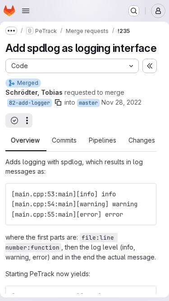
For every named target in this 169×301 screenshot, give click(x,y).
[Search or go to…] (133, 10)
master (88, 103)
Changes (141, 140)
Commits (64, 140)
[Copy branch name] (58, 102)
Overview (25, 140)
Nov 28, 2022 (121, 102)
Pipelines (102, 140)
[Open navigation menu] (25, 11)
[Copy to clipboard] (145, 194)
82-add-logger (29, 103)
